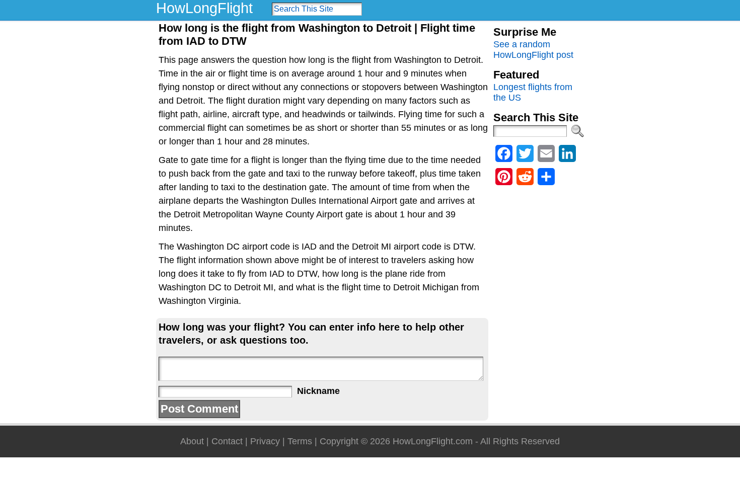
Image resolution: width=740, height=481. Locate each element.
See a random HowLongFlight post (533, 49)
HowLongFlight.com (433, 441)
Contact (227, 441)
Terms (299, 441)
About (192, 441)
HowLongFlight (204, 8)
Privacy (265, 441)
